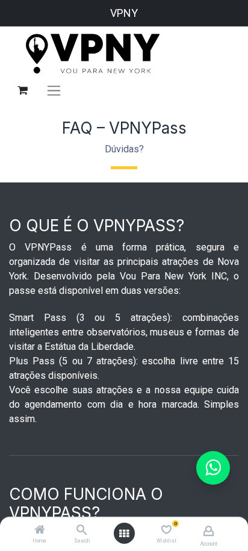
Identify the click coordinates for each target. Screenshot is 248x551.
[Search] (81, 530)
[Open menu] (124, 533)
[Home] (39, 530)
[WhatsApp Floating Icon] (213, 468)
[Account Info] (208, 531)
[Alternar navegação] (53, 90)
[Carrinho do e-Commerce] (22, 90)
